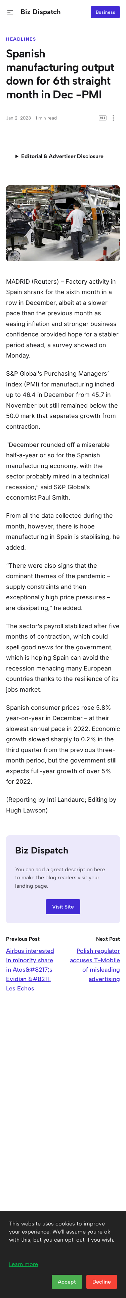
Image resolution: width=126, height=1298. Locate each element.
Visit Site (63, 906)
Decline (101, 1282)
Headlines (21, 39)
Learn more (23, 1264)
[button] (10, 12)
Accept (67, 1282)
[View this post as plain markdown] (103, 118)
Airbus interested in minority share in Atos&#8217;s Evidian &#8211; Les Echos (30, 969)
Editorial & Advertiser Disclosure (62, 156)
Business (105, 12)
